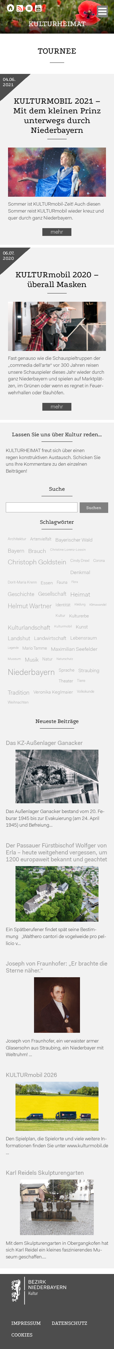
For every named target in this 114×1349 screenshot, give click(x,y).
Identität (63, 605)
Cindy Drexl (79, 561)
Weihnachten (18, 702)
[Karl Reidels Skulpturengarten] (57, 1233)
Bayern (16, 551)
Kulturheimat (57, 23)
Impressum (26, 1323)
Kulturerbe (79, 616)
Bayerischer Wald (73, 540)
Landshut (19, 639)
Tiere (81, 681)
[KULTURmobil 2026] (57, 1129)
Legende (13, 648)
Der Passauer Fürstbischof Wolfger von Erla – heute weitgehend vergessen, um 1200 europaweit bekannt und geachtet (56, 853)
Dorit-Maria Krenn (22, 582)
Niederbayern (31, 673)
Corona (99, 561)
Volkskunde (85, 692)
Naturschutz (64, 659)
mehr (57, 232)
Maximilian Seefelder (74, 649)
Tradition (19, 693)
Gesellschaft (52, 594)
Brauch (37, 551)
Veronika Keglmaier (53, 692)
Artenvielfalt (40, 539)
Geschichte (21, 594)
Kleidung (80, 604)
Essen (47, 583)
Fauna (62, 583)
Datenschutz (69, 1323)
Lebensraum (83, 638)
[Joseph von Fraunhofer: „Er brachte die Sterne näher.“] (57, 1031)
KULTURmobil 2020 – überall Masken (57, 279)
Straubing (88, 671)
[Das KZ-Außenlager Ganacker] (57, 802)
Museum (14, 659)
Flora (74, 582)
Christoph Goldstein (37, 562)
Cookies (21, 1335)
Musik (31, 660)
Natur (47, 659)
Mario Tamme (34, 649)
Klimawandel (97, 605)
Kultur (60, 616)
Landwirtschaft (50, 638)
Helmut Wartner (30, 607)
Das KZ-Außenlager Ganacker (44, 743)
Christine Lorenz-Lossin (68, 550)
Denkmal (80, 572)
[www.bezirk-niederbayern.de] (39, 1291)
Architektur (17, 539)
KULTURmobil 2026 (31, 1075)
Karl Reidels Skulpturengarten (45, 1173)
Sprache (66, 670)
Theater (66, 681)
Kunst (82, 627)
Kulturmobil (63, 626)
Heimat (80, 595)
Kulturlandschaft (29, 628)
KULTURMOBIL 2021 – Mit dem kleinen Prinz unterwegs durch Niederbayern (57, 115)
